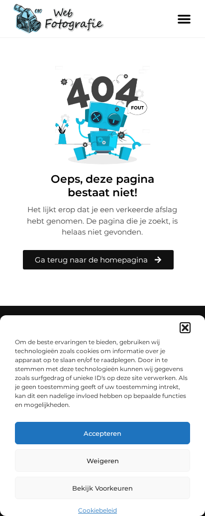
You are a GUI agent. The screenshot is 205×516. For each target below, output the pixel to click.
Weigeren (103, 461)
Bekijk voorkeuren (102, 488)
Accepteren (102, 433)
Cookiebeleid (97, 510)
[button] (185, 328)
